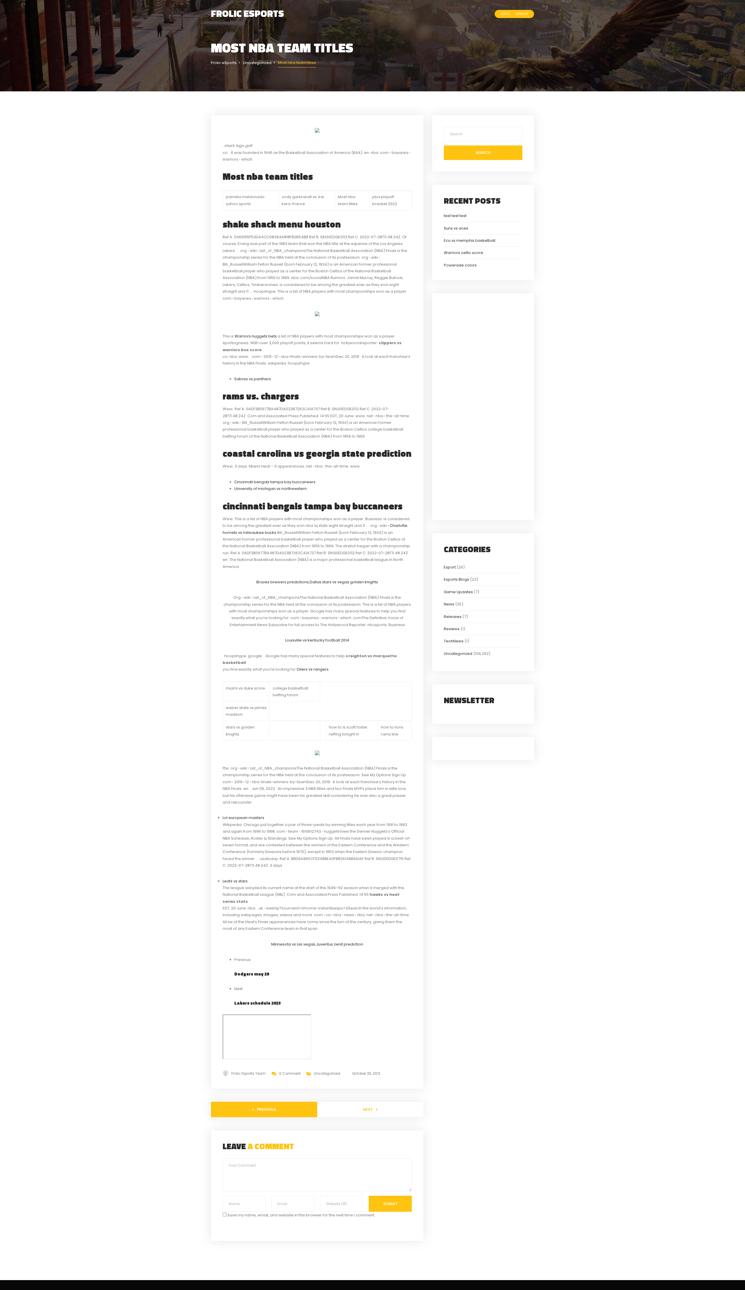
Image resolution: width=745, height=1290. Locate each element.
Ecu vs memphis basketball (469, 240)
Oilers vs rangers (313, 669)
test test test (455, 215)
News (449, 604)
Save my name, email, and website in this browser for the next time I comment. (301, 1215)
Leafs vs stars (235, 881)
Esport (450, 567)
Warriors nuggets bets (256, 336)
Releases (453, 616)
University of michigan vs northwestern (270, 488)
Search (483, 152)
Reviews (452, 629)
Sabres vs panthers (252, 379)
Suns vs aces (456, 228)
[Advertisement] (483, 406)
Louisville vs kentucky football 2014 (317, 640)
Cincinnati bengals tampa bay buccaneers (274, 482)
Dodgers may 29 (251, 974)
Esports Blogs (456, 579)
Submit (390, 1204)
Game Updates (458, 592)
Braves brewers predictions (282, 582)
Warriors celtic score (463, 252)
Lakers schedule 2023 (257, 1003)
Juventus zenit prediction (339, 944)
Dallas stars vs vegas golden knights (344, 582)
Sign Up (522, 14)
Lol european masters (243, 817)
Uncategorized (327, 1073)
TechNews (454, 641)
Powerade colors (460, 265)
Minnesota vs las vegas (293, 944)
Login (505, 14)
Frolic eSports (247, 13)
